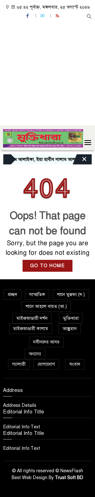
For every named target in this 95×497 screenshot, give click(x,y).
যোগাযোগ (46, 364)
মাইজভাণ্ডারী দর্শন (32, 318)
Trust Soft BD (69, 477)
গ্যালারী (19, 364)
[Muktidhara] (43, 137)
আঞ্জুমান (70, 328)
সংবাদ (74, 364)
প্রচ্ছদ (12, 294)
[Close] (79, 160)
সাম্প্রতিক (37, 294)
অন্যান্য (35, 354)
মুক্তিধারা (71, 318)
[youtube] (43, 16)
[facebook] (28, 16)
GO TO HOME (47, 265)
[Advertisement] (47, 71)
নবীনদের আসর (46, 342)
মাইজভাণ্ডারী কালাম (30, 328)
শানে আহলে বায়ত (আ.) (46, 306)
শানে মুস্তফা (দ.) (71, 294)
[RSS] (58, 16)
